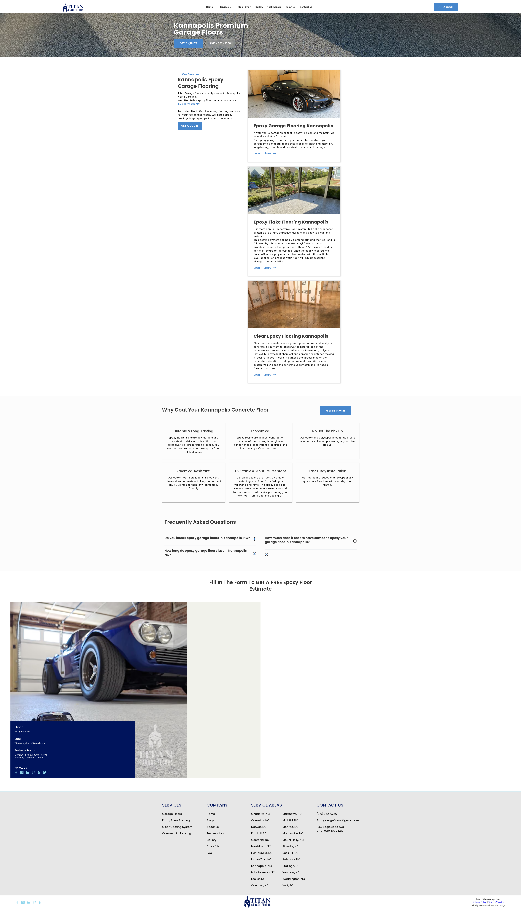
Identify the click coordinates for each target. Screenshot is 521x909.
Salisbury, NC (291, 859)
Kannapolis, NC (261, 866)
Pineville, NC (290, 846)
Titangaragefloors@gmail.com (30, 743)
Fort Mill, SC (259, 833)
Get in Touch (335, 410)
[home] (73, 8)
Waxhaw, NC (291, 872)
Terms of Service (496, 902)
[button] (225, 7)
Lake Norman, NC (263, 872)
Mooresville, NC (292, 833)
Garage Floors (172, 814)
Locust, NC (258, 879)
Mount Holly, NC (293, 840)
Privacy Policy (479, 902)
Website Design (498, 905)
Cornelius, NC (260, 820)
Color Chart (244, 7)
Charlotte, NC (260, 814)
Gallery (259, 7)
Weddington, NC (293, 879)
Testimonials (274, 7)
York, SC (287, 885)
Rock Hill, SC (290, 853)
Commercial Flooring (176, 833)
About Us (290, 7)
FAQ (209, 853)
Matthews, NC (292, 814)
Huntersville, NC (261, 853)
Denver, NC (258, 827)
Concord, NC (260, 885)
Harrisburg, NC (261, 846)
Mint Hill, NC (290, 820)
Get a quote (446, 7)
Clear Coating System (177, 827)
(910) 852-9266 (220, 43)
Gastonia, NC (260, 840)
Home (209, 7)
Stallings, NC (291, 866)
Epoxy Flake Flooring (176, 820)
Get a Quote (188, 43)
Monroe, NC (290, 827)
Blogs (210, 820)
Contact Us (306, 7)
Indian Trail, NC (261, 859)
